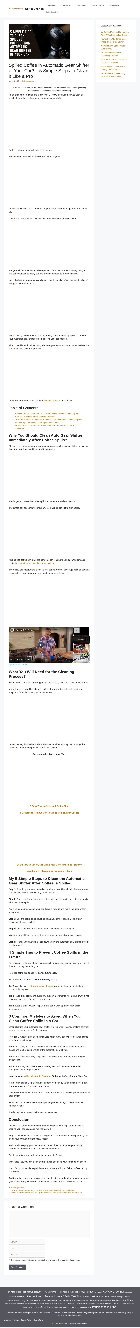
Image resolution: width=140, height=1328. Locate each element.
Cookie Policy (39, 1320)
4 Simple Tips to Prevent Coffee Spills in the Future (37, 423)
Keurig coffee (53, 1303)
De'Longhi (61, 1300)
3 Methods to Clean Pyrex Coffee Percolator (49, 871)
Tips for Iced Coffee (24, 630)
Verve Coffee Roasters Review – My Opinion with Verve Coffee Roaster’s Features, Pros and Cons (46, 1193)
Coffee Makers (81, 5)
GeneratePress (82, 1323)
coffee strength (105, 1297)
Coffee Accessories (98, 5)
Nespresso (130, 1303)
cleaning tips (98, 1292)
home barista (20, 1303)
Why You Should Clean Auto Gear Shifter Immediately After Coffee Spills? (47, 414)
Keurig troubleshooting (67, 1303)
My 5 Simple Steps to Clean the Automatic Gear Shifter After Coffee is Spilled (48, 420)
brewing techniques (69, 1292)
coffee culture (128, 1292)
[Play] (81, 648)
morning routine (110, 1303)
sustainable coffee (85, 1307)
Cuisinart (37, 1300)
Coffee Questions (52, 12)
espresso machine (105, 1300)
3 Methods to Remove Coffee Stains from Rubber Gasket (49, 813)
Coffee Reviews (114, 5)
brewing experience (17, 1292)
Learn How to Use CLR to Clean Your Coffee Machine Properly (49, 865)
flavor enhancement (10, 1303)
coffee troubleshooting (16, 1300)
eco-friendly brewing (79, 1300)
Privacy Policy (26, 1320)
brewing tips (86, 1291)
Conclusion (19, 428)
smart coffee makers (56, 1307)
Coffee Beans (51, 5)
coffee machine (33, 1296)
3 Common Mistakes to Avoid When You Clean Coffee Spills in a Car (44, 426)
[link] (12, 630)
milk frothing (92, 1303)
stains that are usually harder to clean (36, 563)
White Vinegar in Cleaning (37, 1076)
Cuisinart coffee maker (49, 1300)
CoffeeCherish (34, 8)
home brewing (30, 1303)
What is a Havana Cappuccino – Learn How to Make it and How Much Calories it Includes (43, 1190)
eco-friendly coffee (92, 1300)
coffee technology (116, 1297)
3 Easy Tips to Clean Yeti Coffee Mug (49, 806)
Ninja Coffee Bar (27, 1307)
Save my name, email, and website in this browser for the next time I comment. (45, 1260)
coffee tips (127, 1297)
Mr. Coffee (121, 1303)
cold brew (29, 1300)
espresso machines (122, 1300)
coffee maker (70, 1296)
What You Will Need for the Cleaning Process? (35, 417)
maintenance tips (82, 1303)
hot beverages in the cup (41, 986)
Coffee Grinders (65, 5)
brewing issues (34, 1292)
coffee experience (16, 1296)
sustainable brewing (71, 1307)
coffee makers (90, 1296)
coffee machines (51, 1296)
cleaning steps (51, 400)
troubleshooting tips (104, 1306)
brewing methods (50, 1292)
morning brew (100, 1303)
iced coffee (40, 1303)
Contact (16, 1320)
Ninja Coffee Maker (41, 1307)
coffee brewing (113, 1291)
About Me (7, 1320)
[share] (69, 629)
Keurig (47, 1303)
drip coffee (69, 1300)
